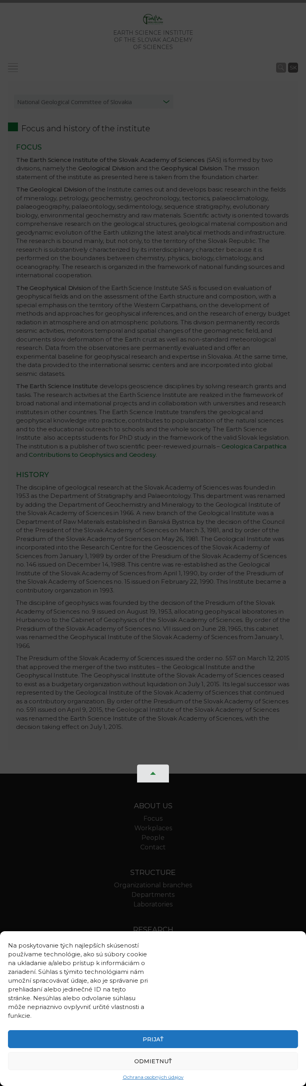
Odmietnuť (153, 1061)
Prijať (153, 1039)
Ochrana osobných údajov (153, 1077)
